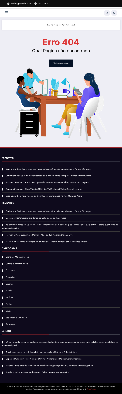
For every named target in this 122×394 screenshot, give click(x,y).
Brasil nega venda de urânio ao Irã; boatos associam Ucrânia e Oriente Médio (41, 352)
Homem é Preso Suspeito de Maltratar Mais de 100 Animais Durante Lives (39, 234)
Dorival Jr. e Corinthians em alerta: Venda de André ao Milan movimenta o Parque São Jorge (48, 168)
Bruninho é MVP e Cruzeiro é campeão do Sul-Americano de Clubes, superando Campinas (47, 182)
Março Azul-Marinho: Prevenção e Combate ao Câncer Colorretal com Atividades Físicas (46, 241)
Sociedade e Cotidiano (16, 317)
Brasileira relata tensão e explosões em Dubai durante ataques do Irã (37, 372)
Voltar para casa (61, 63)
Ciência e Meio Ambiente (17, 256)
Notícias (9, 297)
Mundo (9, 290)
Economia (10, 270)
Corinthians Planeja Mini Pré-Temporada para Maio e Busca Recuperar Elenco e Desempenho (48, 175)
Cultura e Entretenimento (17, 263)
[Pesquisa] (107, 12)
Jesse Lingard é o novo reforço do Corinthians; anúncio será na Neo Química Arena (44, 195)
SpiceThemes (91, 389)
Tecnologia (10, 324)
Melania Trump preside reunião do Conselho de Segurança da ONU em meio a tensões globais (49, 365)
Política (9, 304)
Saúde (8, 310)
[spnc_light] (114, 13)
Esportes (9, 283)
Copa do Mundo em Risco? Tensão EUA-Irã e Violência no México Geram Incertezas (44, 189)
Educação (10, 277)
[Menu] (6, 12)
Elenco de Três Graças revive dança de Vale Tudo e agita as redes (36, 217)
